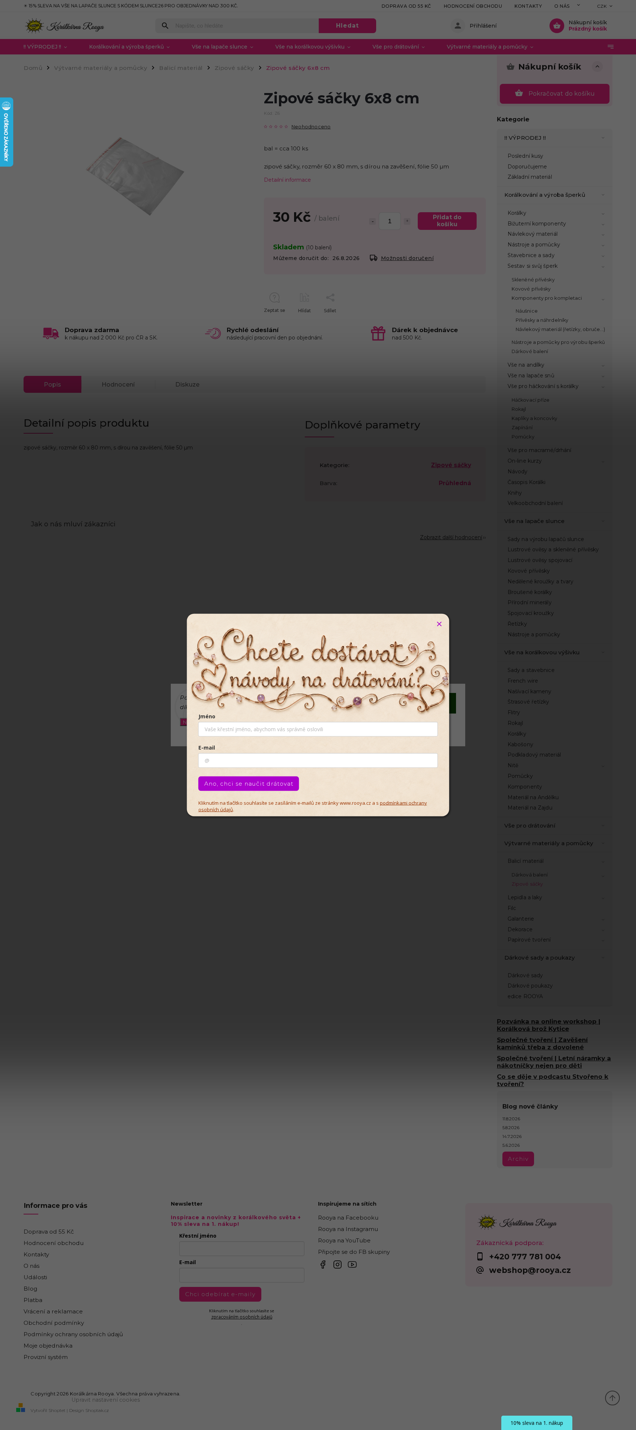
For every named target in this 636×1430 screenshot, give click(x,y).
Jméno (206, 716)
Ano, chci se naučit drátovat (248, 783)
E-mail (206, 747)
